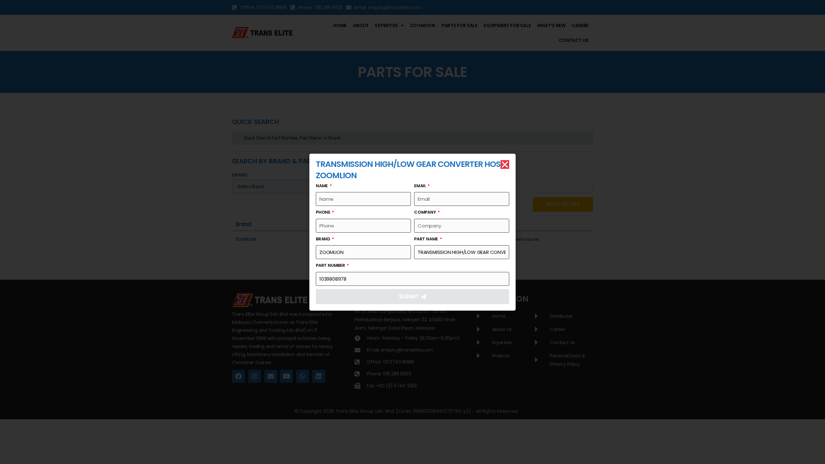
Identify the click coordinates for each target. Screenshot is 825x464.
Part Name (426, 239)
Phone (323, 212)
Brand (323, 239)
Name (322, 186)
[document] (412, 232)
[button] (504, 164)
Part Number (331, 265)
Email (420, 186)
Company (425, 212)
